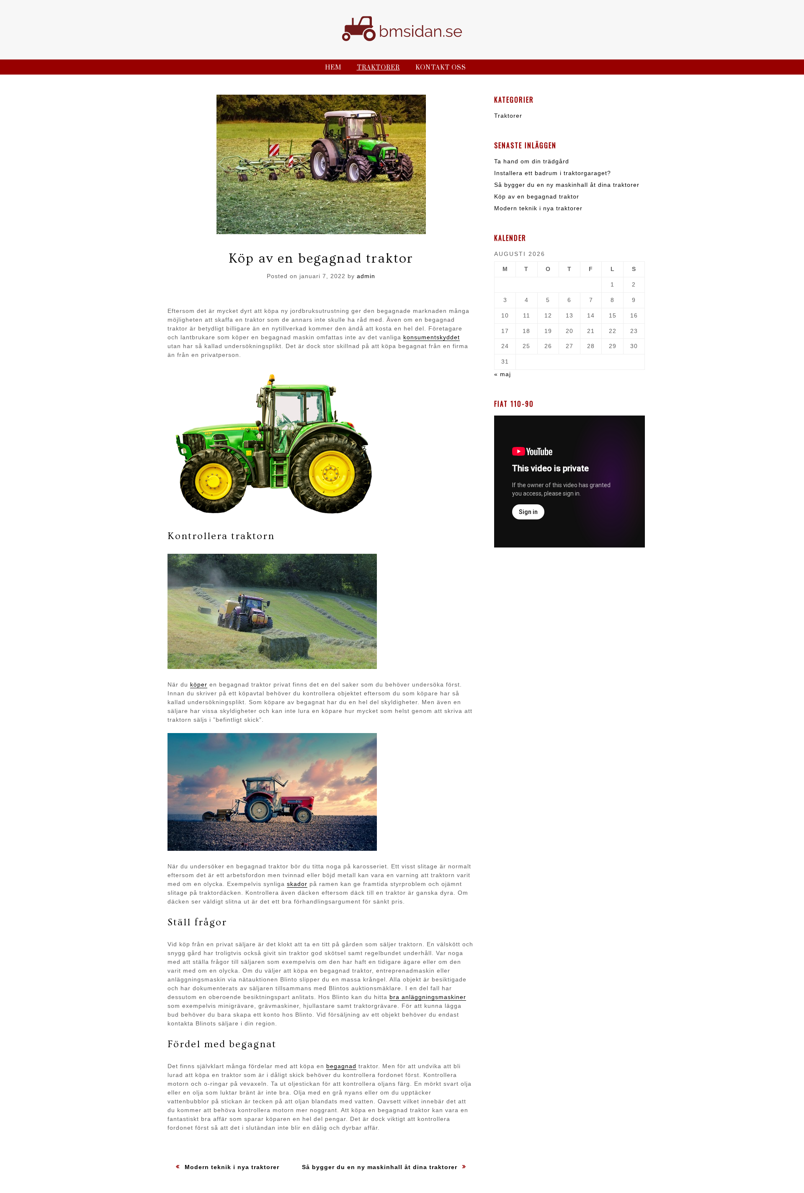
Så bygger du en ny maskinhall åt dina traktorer (566, 184)
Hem (333, 68)
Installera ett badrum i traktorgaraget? (552, 173)
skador (297, 884)
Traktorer (378, 68)
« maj (502, 374)
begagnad (341, 1066)
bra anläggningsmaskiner (427, 997)
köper (198, 684)
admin (366, 276)
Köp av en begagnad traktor (536, 196)
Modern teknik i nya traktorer (538, 208)
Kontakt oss (440, 68)
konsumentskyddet (431, 337)
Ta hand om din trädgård (531, 161)
